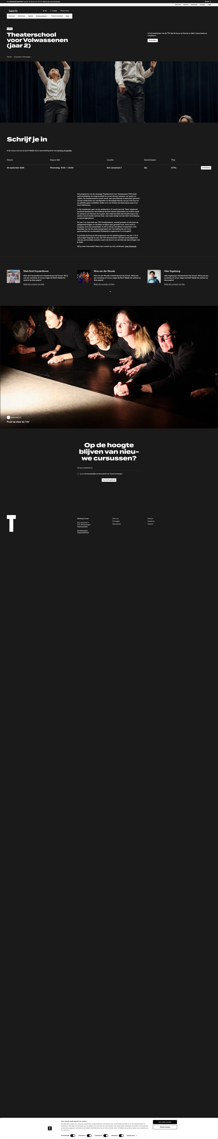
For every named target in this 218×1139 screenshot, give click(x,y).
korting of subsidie (64, 151)
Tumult (9, 57)
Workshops (21, 16)
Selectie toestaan (165, 1127)
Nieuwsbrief (116, 524)
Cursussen (12, 16)
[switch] (89, 1135)
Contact (202, 4)
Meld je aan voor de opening (51, 1)
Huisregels (116, 521)
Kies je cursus (64, 10)
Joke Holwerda (130, 246)
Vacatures (194, 4)
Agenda (30, 16)
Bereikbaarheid (82, 530)
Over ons (178, 4)
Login (209, 4)
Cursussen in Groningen (22, 57)
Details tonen (131, 1135)
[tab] (110, 291)
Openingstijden (82, 526)
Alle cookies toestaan (165, 1122)
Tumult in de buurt (57, 16)
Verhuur (185, 4)
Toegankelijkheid (83, 532)
